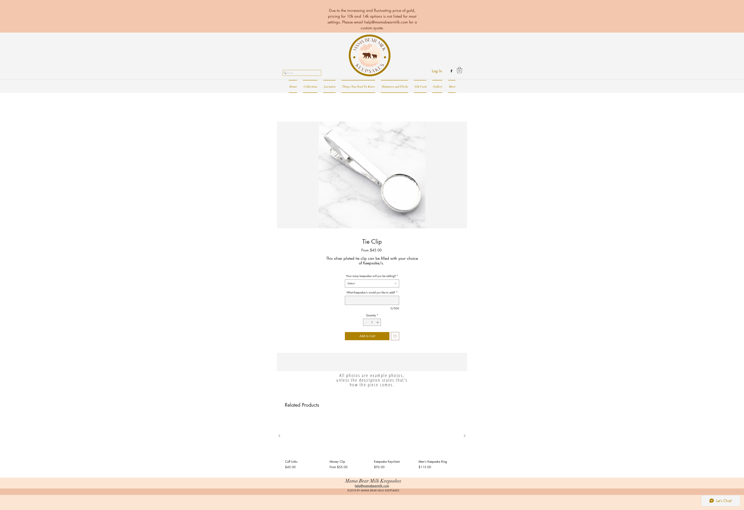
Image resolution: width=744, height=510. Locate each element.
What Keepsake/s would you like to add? (372, 292)
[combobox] (372, 283)
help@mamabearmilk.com (386, 22)
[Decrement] (366, 322)
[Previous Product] (279, 435)
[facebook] (451, 71)
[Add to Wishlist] (395, 336)
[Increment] (377, 322)
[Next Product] (464, 435)
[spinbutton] (372, 322)
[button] (459, 70)
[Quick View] (305, 436)
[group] (372, 444)
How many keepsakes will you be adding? (372, 276)
